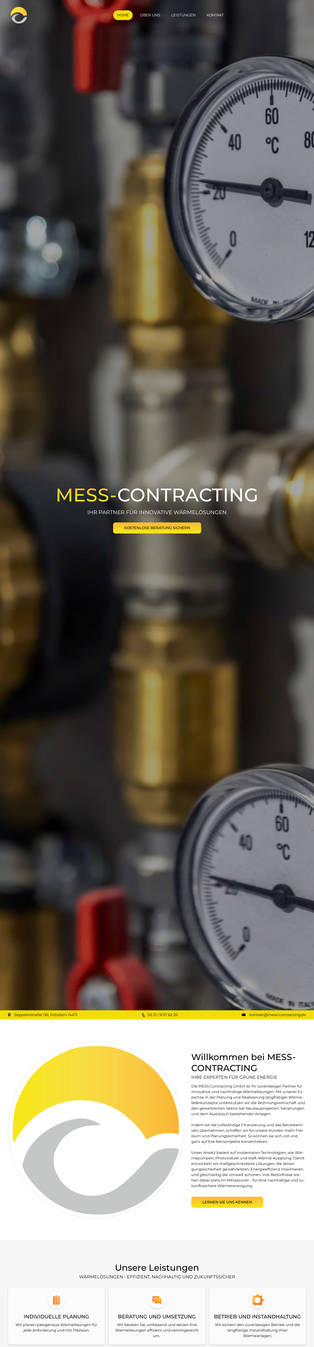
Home (123, 15)
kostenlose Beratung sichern (157, 528)
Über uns (150, 15)
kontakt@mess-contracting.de (277, 1015)
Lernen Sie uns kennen (227, 1202)
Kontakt (215, 15)
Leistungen (183, 15)
